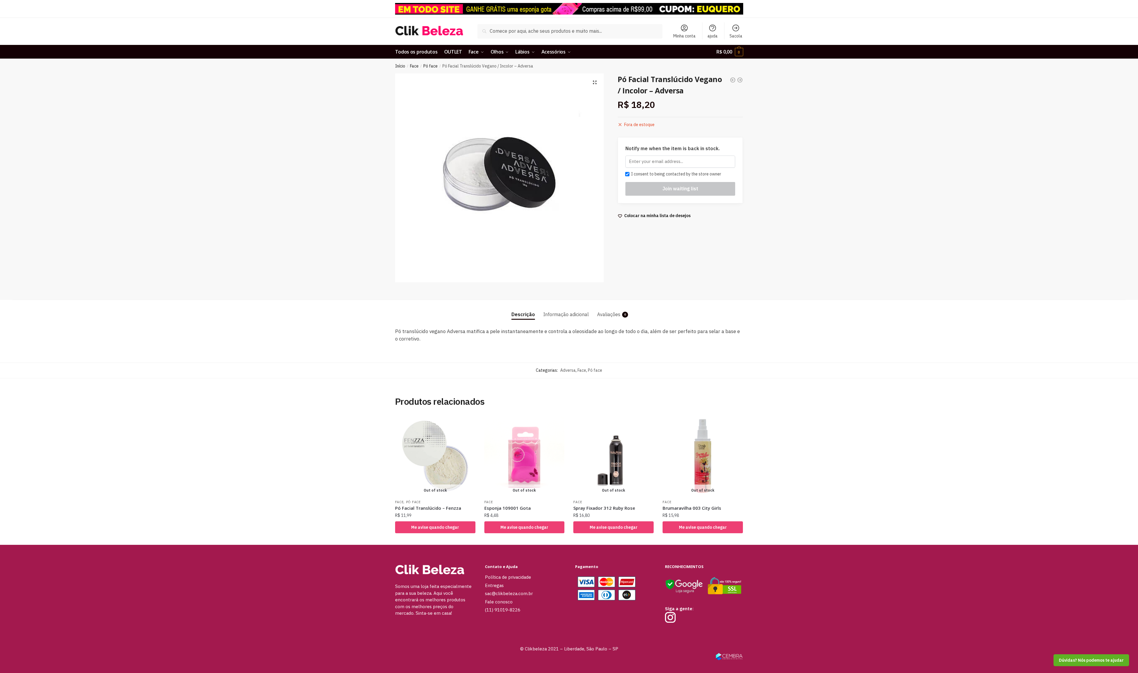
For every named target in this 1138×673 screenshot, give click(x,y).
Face (414, 66)
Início (400, 66)
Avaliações (608, 314)
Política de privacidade (508, 577)
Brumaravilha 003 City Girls (692, 508)
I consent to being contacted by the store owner (675, 174)
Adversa (568, 370)
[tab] (523, 309)
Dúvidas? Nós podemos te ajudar (1091, 660)
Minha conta (684, 36)
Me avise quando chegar (435, 527)
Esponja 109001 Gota (507, 508)
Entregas (494, 585)
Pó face (430, 66)
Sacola (736, 36)
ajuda (712, 36)
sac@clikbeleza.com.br (509, 593)
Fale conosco (499, 602)
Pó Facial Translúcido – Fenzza (428, 508)
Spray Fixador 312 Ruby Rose (604, 508)
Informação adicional (566, 314)
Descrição (523, 314)
